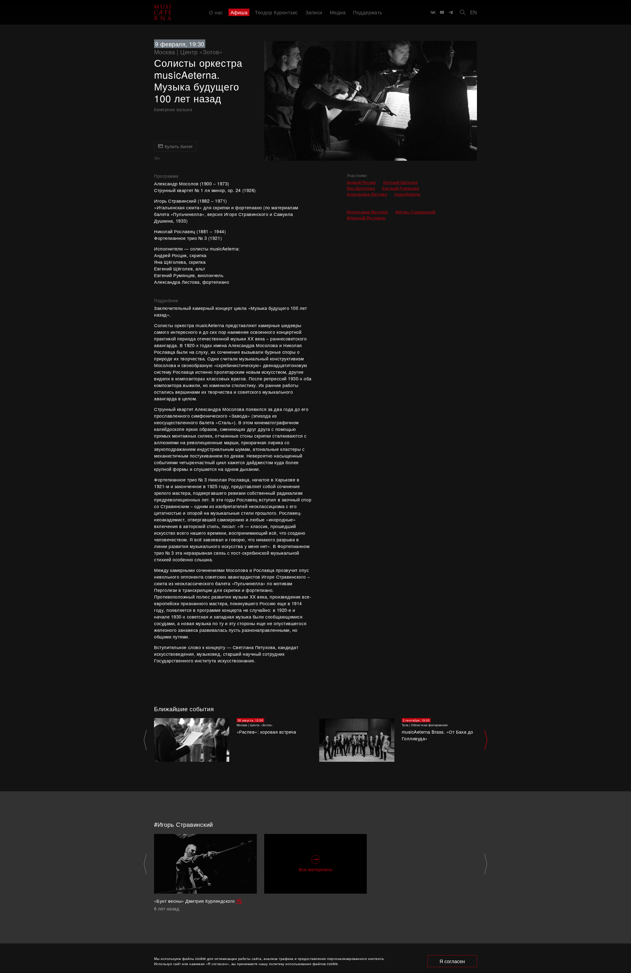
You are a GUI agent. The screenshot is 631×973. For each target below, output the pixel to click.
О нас (216, 12)
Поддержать (367, 12)
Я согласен (452, 961)
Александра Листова (367, 194)
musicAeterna (407, 194)
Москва (164, 51)
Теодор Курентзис (276, 12)
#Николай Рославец (366, 218)
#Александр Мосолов (367, 212)
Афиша (238, 12)
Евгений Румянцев (400, 188)
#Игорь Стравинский (415, 212)
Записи (313, 12)
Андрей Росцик (361, 182)
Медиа (338, 12)
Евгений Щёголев (400, 182)
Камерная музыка (173, 109)
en (473, 12)
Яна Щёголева (361, 188)
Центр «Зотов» (201, 51)
